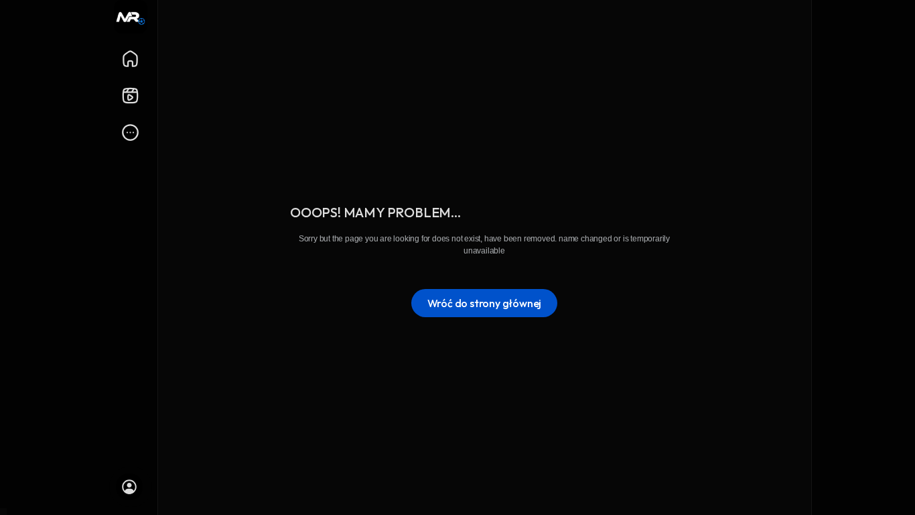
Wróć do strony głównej (484, 303)
